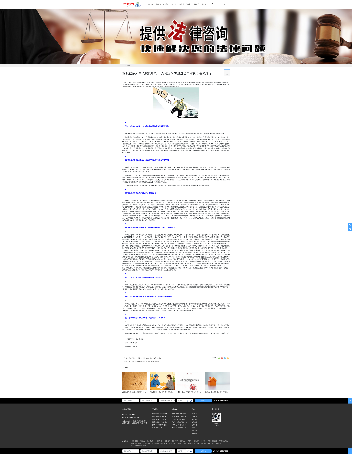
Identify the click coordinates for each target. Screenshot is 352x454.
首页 (123, 65)
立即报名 (203, 400)
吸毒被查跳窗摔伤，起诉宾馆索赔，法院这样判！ (160, 422)
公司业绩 (194, 422)
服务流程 (194, 419)
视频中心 (194, 427)
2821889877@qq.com (132, 417)
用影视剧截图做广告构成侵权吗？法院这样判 (160, 416)
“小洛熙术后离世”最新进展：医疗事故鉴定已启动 (180, 419)
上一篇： (141, 361)
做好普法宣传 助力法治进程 (159, 413)
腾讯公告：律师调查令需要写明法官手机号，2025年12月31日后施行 (180, 427)
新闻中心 (194, 430)
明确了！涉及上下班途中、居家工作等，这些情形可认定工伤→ (180, 422)
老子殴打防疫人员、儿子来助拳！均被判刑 (160, 427)
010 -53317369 (222, 400)
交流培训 (194, 425)
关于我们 (194, 416)
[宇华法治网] (132, 4)
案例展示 (129, 65)
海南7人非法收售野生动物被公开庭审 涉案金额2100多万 (160, 425)
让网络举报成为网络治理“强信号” (180, 413)
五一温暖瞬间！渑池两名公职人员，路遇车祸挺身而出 (180, 416)
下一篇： (142, 358)
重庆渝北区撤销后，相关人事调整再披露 (180, 425)
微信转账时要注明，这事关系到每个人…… (160, 419)
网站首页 (194, 413)
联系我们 (194, 433)
